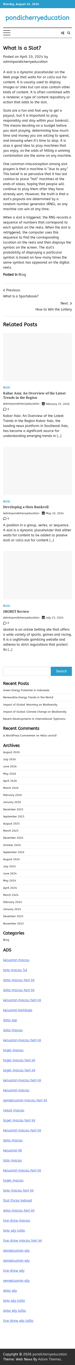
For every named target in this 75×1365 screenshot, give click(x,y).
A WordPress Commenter (19, 735)
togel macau (13, 1180)
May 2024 (9, 880)
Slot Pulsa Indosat (17, 1200)
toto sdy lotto (14, 1301)
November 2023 (13, 923)
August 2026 (11, 752)
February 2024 (12, 902)
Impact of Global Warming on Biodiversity (30, 704)
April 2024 (10, 887)
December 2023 (13, 916)
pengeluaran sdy (16, 1251)
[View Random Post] (62, 33)
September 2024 (13, 852)
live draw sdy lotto (18, 1321)
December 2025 (13, 809)
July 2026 (9, 759)
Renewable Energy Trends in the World (28, 697)
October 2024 (12, 845)
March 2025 (11, 830)
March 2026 (11, 787)
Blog (22, 275)
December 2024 (13, 837)
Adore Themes (49, 1359)
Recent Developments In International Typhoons (34, 718)
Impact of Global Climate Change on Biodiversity (34, 711)
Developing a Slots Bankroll (26, 507)
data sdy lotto (14, 1311)
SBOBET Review (16, 611)
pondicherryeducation (37, 17)
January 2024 (12, 909)
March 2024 (11, 895)
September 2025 (13, 816)
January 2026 (12, 802)
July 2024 (9, 866)
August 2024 (11, 859)
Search (61, 671)
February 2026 (12, 795)
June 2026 (10, 766)
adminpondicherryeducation (25, 62)
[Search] (69, 33)
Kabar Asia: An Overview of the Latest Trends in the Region (34, 395)
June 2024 (10, 873)
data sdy (10, 1291)
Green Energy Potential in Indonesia (26, 690)
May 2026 (9, 773)
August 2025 (11, 823)
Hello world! (48, 735)
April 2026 (10, 780)
